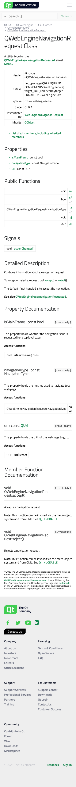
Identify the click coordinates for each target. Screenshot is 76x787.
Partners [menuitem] (9, 699)
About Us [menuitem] (10, 648)
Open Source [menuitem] (46, 653)
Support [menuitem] (9, 682)
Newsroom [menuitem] (11, 658)
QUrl (24, 425)
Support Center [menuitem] (47, 689)
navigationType (21, 163)
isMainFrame (20, 157)
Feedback (53, 764)
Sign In (67, 764)
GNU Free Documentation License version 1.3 (26, 580)
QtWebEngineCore (18, 27)
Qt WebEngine (24, 25)
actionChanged (23, 248)
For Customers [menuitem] (47, 682)
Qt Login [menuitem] (43, 699)
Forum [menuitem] (8, 736)
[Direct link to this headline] (30, 149)
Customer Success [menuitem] (49, 709)
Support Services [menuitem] (15, 689)
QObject (29, 122)
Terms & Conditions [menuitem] (50, 648)
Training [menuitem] (9, 704)
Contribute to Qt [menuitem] (14, 731)
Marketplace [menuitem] (12, 750)
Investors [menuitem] (10, 653)
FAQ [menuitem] (40, 658)
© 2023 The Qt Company (19, 764)
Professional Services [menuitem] (17, 694)
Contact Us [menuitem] (45, 704)
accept (49, 280)
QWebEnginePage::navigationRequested (29, 60)
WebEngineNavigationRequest (43, 114)
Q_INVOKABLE (48, 519)
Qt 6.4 (7, 25)
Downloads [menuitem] (45, 694)
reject (61, 280)
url (13, 169)
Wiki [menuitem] (7, 741)
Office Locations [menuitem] (14, 667)
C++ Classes (45, 25)
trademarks (64, 583)
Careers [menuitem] (9, 663)
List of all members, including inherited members (36, 135)
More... (8, 63)
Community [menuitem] (11, 724)
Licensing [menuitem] (44, 641)
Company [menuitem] (10, 641)
